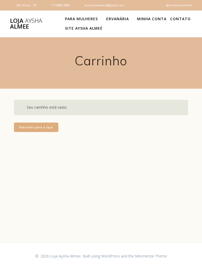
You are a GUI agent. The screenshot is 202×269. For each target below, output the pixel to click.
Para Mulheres (81, 18)
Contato (180, 18)
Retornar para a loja (36, 127)
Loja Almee (26, 24)
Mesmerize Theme (151, 256)
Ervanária (117, 18)
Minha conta (151, 18)
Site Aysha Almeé (84, 28)
